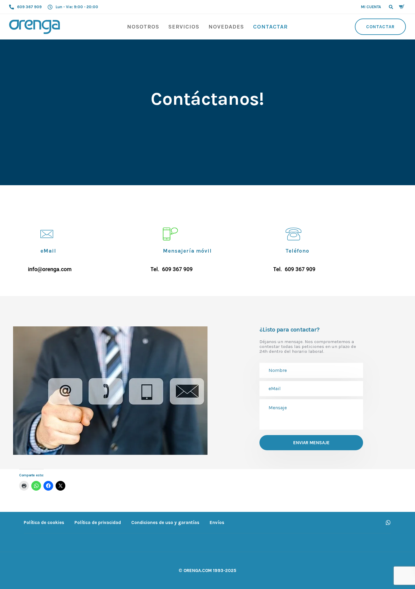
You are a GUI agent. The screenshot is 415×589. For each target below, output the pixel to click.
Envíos (217, 522)
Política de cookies (44, 522)
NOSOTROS (143, 26)
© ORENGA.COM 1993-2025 (207, 570)
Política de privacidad (97, 522)
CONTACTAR (270, 26)
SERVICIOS (183, 26)
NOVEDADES (226, 26)
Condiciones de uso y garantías (165, 522)
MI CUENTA (371, 7)
